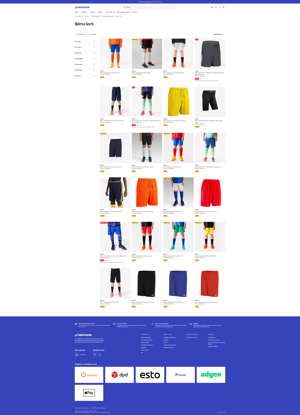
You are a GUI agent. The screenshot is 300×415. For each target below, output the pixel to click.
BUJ (142, 352)
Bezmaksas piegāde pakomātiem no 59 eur (150, 1)
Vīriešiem (92, 12)
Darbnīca (134, 12)
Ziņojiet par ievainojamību (82, 408)
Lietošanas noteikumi (214, 340)
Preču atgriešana (146, 337)
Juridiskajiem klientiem (170, 345)
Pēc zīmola (78, 53)
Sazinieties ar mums (191, 337)
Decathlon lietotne (168, 347)
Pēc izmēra (78, 47)
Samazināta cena (110, 12)
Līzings (165, 342)
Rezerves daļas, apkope (123, 12)
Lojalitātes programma (170, 337)
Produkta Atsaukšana (147, 345)
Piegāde (143, 347)
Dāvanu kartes (145, 342)
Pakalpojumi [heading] (167, 334)
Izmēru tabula (145, 350)
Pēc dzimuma (79, 64)
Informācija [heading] (145, 334)
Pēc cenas (78, 41)
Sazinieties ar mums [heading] (192, 334)
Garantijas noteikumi (146, 340)
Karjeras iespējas (212, 346)
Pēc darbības (78, 70)
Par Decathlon (212, 337)
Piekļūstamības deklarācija (98, 408)
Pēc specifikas (79, 58)
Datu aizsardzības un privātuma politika (216, 343)
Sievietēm (84, 12)
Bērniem (100, 12)
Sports (77, 12)
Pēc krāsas (78, 76)
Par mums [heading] (211, 334)
